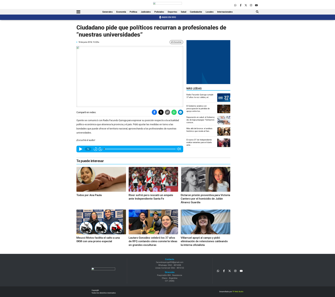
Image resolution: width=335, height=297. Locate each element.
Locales (210, 12)
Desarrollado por (231, 292)
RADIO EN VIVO (169, 17)
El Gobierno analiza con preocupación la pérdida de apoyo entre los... (198, 108)
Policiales (159, 12)
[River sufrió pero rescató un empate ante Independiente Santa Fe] (153, 179)
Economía (121, 12)
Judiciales (146, 12)
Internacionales (225, 12)
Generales (107, 12)
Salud (183, 12)
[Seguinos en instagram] (251, 5)
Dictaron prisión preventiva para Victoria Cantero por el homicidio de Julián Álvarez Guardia (205, 199)
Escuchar (178, 42)
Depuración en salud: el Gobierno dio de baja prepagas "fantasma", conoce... (200, 120)
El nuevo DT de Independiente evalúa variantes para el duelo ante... (199, 142)
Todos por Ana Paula (89, 195)
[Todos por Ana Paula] (101, 179)
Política (133, 12)
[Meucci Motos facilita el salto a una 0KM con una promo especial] (101, 222)
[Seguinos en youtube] (256, 5)
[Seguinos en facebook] (240, 5)
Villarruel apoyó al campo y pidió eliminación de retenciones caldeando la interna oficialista (204, 241)
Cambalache (196, 12)
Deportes (172, 12)
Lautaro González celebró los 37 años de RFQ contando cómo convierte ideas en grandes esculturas (153, 241)
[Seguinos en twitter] (246, 5)
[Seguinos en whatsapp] (235, 5)
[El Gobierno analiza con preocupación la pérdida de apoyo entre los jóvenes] (223, 109)
